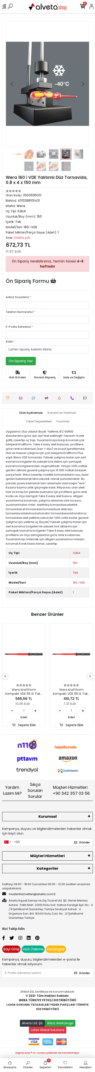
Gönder (84, 842)
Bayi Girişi (11, 949)
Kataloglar (56, 949)
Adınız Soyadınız (18, 297)
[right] (90, 676)
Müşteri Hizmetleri (71, 790)
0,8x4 (76, 553)
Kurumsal (47, 816)
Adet (10, 341)
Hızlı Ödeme (33, 949)
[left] (5, 676)
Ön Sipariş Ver (21, 361)
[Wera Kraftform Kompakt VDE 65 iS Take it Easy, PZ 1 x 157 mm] (71, 654)
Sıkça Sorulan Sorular (35, 790)
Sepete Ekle (26, 725)
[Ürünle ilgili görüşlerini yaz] (34, 398)
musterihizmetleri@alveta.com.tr (32, 894)
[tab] (31, 412)
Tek (75, 572)
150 (75, 563)
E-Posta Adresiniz (19, 327)
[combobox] (7, 842)
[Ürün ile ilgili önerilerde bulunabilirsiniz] (86, 398)
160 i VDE (79, 582)
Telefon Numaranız (20, 312)
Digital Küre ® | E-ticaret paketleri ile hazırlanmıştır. (47, 1053)
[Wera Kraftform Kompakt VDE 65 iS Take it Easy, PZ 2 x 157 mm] (24, 654)
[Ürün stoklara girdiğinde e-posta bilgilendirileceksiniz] (60, 398)
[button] (12, 83)
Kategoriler (47, 868)
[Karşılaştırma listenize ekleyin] (47, 398)
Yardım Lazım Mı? (12, 790)
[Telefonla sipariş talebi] (73, 398)
